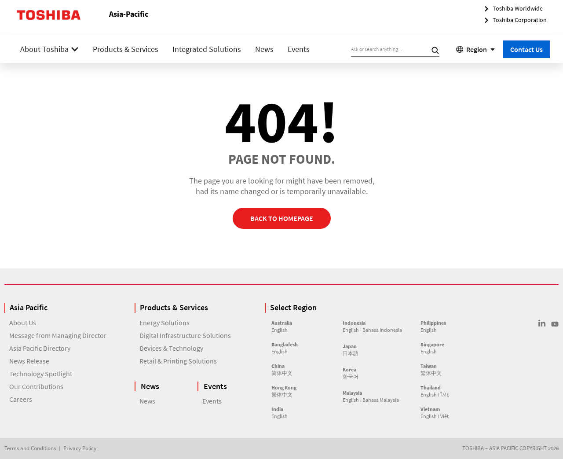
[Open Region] (492, 49)
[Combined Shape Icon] (542, 323)
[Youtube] (555, 324)
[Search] (435, 50)
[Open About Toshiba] (75, 49)
